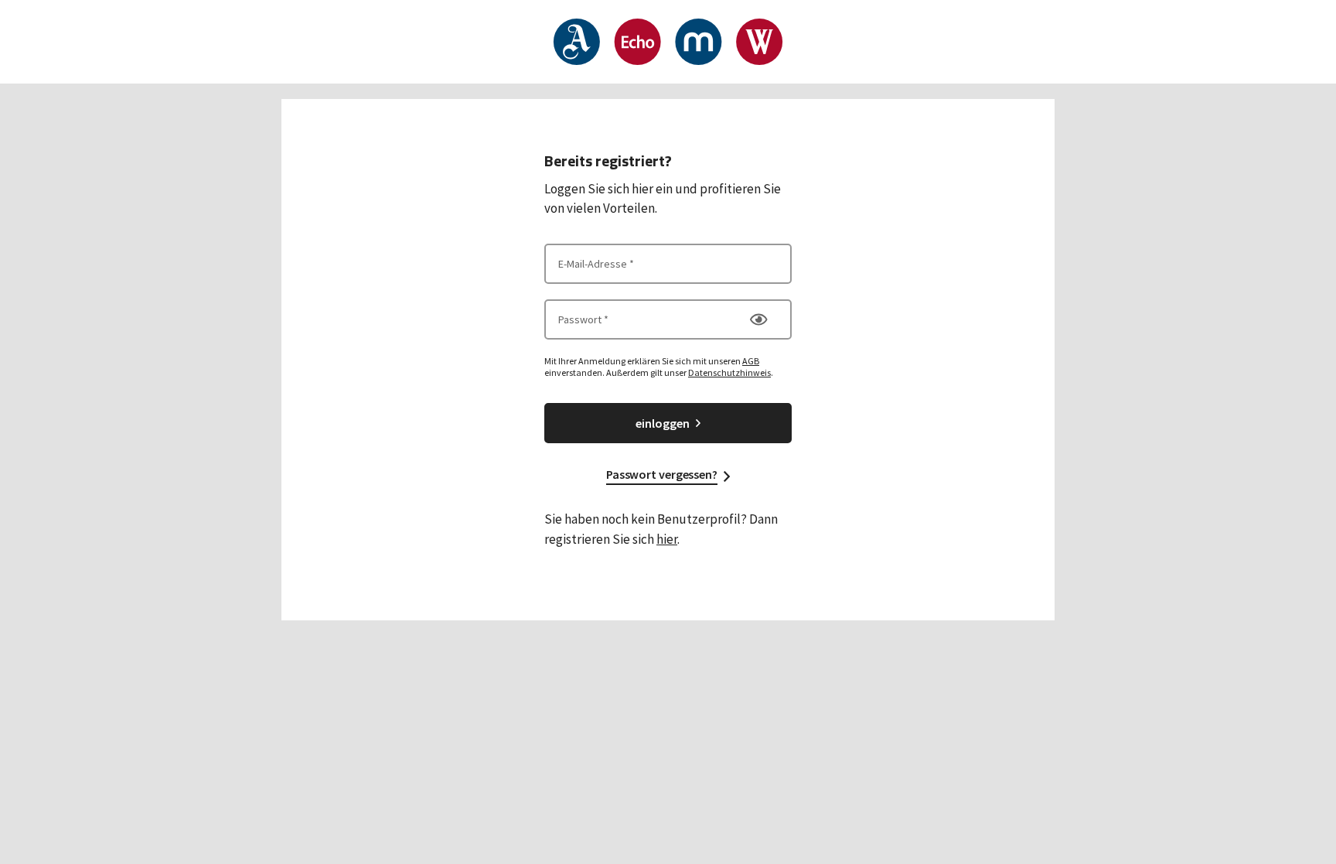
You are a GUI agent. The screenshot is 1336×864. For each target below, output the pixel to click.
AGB (750, 361)
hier (666, 539)
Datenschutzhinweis (729, 372)
